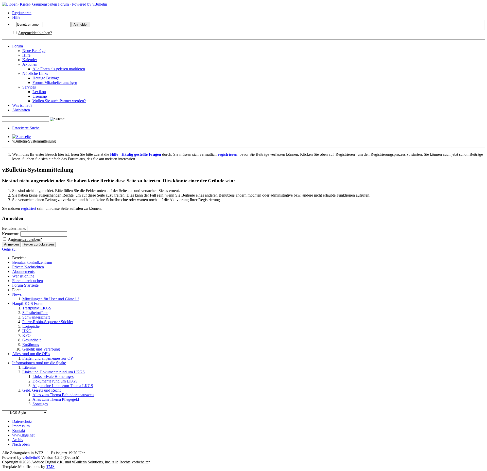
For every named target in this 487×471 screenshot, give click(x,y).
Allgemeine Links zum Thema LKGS (62, 385)
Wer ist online (23, 276)
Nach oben (21, 444)
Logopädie (31, 326)
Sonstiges (40, 404)
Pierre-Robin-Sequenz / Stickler (47, 322)
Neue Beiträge (33, 50)
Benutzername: (14, 228)
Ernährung (30, 344)
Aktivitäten (21, 110)
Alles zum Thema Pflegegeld (55, 399)
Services (29, 87)
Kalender (29, 60)
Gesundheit (31, 340)
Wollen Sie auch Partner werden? (59, 101)
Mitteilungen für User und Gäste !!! (50, 299)
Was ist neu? (22, 105)
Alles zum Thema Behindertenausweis (63, 395)
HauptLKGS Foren (27, 303)
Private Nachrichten (28, 267)
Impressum (21, 426)
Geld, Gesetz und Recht (41, 390)
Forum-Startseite (25, 285)
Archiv (17, 440)
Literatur (29, 367)
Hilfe (16, 17)
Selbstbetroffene (35, 312)
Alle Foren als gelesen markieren (58, 69)
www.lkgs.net (23, 435)
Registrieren (21, 13)
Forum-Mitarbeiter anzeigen (54, 82)
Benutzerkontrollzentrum (32, 262)
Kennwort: (10, 234)
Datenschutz (22, 421)
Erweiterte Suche (26, 128)
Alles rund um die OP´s (31, 354)
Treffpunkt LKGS (36, 308)
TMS (50, 466)
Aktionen (29, 64)
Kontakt (18, 430)
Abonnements (23, 271)
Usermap (39, 96)
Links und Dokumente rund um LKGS (53, 372)
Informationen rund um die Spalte (39, 363)
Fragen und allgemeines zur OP (47, 358)
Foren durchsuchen (27, 280)
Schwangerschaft (36, 317)
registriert (28, 208)
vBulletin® (31, 457)
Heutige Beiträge (46, 78)
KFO (26, 335)
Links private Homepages (53, 376)
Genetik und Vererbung (41, 349)
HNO (26, 331)
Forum (17, 46)
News (17, 294)
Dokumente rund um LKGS (55, 381)
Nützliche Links (35, 73)
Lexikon (39, 92)
